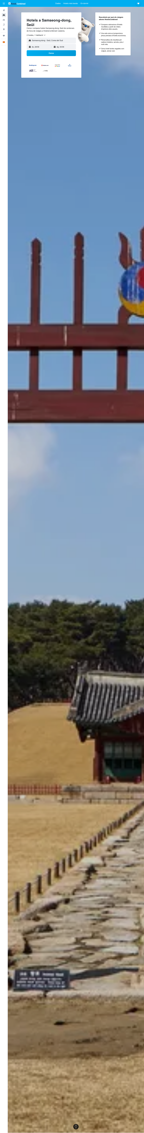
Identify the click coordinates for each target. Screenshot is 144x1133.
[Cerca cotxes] (4, 20)
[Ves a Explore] (4, 29)
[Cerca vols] (4, 10)
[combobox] (36, 35)
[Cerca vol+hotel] (4, 24)
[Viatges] (4, 35)
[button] (3, 3)
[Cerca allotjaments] (4, 15)
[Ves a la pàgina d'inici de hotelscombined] (17, 3)
